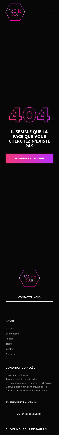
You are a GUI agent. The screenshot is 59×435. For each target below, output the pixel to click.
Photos (9, 338)
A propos (11, 353)
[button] (51, 12)
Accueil (10, 328)
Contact (10, 348)
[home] (16, 12)
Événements (12, 333)
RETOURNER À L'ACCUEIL (29, 158)
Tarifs (9, 343)
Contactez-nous (29, 297)
